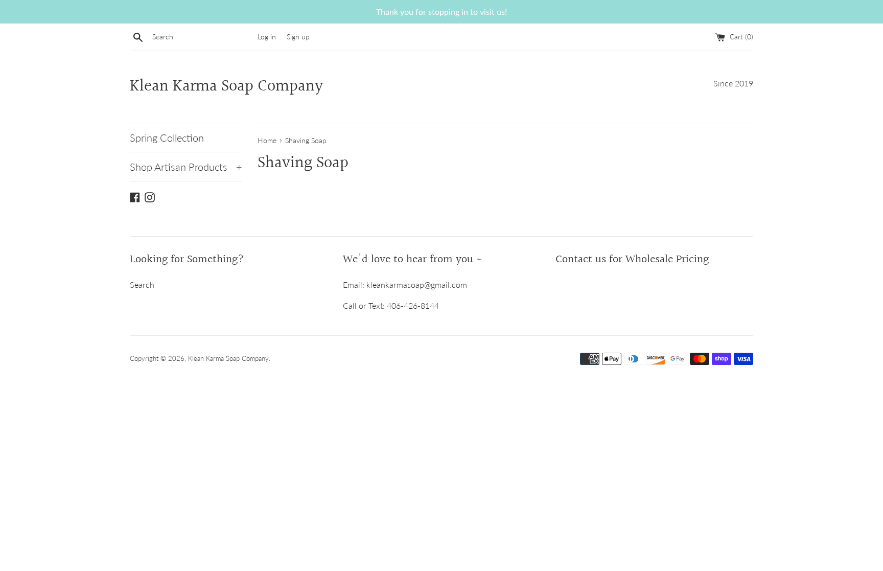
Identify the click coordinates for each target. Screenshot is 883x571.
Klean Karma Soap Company (226, 87)
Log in (267, 36)
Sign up (298, 36)
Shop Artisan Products (186, 167)
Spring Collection (167, 137)
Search (142, 284)
